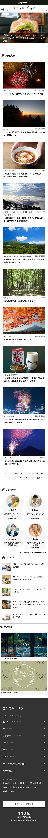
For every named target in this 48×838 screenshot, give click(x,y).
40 (26, 477)
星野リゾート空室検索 (24, 804)
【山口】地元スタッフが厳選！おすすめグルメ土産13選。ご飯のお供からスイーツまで (24, 379)
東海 (5, 787)
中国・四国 (23, 787)
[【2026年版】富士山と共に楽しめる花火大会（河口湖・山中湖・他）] (24, 454)
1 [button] (18, 45)
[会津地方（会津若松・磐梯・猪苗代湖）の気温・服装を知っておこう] (24, 253)
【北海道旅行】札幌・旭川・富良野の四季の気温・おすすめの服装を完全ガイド (23, 219)
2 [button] (22, 45)
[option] (24, 28)
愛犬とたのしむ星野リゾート (12, 692)
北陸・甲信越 (34, 783)
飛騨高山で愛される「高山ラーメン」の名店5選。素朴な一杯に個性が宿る (22, 175)
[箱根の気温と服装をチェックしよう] (24, 333)
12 (7, 477)
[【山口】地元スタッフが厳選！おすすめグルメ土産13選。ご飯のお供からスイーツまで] (24, 371)
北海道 (6, 783)
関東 (22, 783)
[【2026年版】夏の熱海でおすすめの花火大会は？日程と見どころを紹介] (24, 413)
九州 (34, 787)
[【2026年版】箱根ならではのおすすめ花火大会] (24, 87)
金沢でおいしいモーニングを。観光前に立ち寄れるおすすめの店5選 (29, 578)
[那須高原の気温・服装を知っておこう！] (24, 294)
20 (16, 477)
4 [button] (30, 45)
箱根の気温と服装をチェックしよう (18, 339)
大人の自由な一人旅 (9, 658)
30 (21, 477)
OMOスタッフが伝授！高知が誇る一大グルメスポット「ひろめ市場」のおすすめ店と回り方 (29, 604)
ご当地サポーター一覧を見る (34, 552)
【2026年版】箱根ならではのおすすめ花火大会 (23, 93)
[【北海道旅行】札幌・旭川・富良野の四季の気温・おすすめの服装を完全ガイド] (24, 208)
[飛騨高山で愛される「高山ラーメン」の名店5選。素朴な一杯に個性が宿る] (24, 167)
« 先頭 (16, 473)
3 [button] (26, 45)
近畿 (12, 787)
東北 (15, 783)
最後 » (39, 477)
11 (42, 473)
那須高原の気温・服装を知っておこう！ (20, 300)
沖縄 (5, 791)
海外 (12, 791)
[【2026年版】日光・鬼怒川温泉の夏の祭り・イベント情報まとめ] (24, 125)
